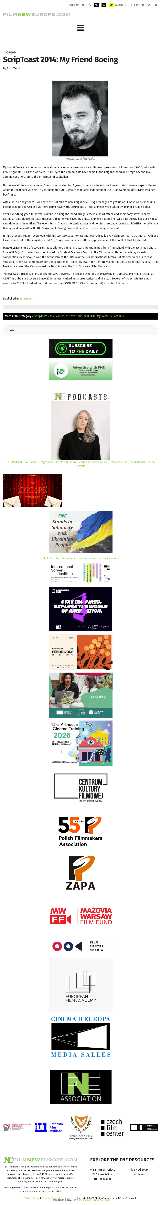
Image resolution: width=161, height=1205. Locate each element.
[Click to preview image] (80, 118)
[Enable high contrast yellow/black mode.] (111, 5)
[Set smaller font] (142, 5)
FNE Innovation (102, 1179)
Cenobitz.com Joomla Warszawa (93, 1200)
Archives (139, 1174)
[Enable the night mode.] (89, 5)
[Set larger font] (156, 5)
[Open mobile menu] (80, 28)
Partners (46, 1198)
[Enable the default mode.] (82, 5)
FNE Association (102, 1174)
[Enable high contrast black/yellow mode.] (104, 5)
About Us (69, 1198)
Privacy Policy (32, 1198)
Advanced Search (139, 1169)
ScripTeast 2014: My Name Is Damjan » (100, 316)
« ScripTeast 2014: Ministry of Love (53, 316)
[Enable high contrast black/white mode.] (96, 5)
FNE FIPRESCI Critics (102, 1169)
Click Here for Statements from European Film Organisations (80, 558)
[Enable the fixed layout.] (125, 5)
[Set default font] (149, 5)
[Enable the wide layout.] (131, 5)
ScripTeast (25, 298)
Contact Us (58, 1198)
